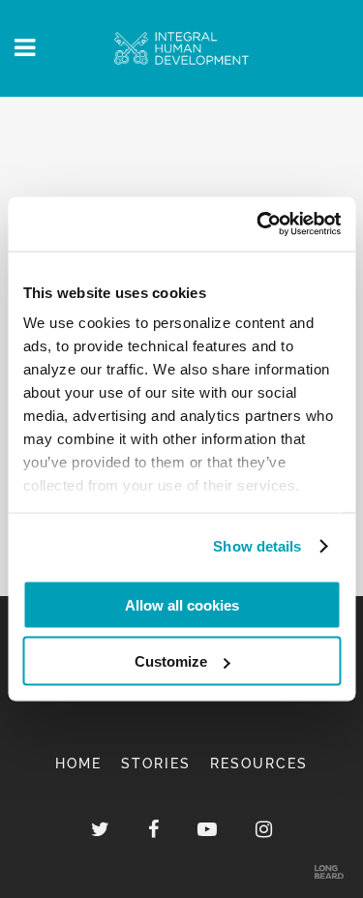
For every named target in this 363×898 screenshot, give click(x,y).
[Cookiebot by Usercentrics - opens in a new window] (258, 224)
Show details (257, 546)
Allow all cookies (182, 604)
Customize (171, 661)
